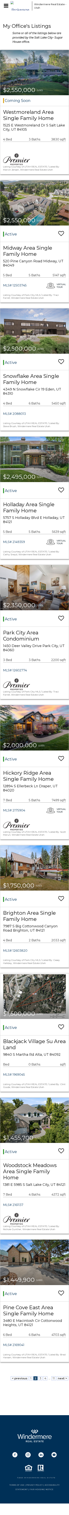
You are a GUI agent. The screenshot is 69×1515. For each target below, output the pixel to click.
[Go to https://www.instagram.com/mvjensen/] (28, 1455)
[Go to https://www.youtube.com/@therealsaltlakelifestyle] (54, 1455)
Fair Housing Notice (41, 1489)
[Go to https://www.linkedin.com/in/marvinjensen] (41, 1455)
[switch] (61, 233)
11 (54, 1378)
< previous (19, 1378)
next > (62, 1378)
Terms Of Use (16, 1485)
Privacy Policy (34, 1485)
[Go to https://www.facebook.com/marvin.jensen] (15, 1455)
